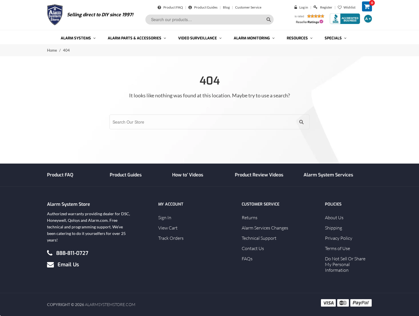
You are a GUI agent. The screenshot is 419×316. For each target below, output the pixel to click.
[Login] (296, 7)
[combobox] (209, 20)
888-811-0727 (72, 253)
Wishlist (349, 7)
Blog (226, 7)
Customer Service (248, 7)
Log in (303, 7)
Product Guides (205, 7)
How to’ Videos (187, 175)
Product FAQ (173, 7)
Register (326, 7)
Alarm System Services (328, 175)
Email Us (68, 264)
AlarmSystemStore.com (110, 304)
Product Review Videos (259, 175)
